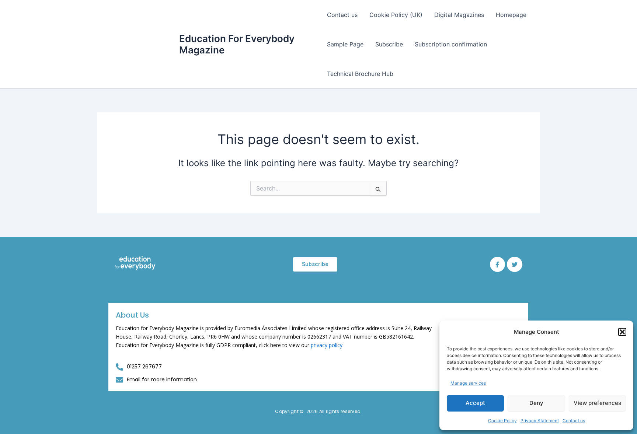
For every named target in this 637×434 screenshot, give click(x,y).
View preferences (597, 402)
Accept (475, 402)
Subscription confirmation (451, 44)
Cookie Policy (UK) (395, 14)
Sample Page (345, 44)
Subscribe (389, 44)
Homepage (511, 14)
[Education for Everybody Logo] (135, 263)
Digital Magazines (459, 14)
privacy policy (326, 345)
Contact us (574, 420)
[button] (622, 332)
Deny (536, 402)
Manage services (468, 383)
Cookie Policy (502, 420)
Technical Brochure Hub (360, 73)
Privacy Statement (540, 420)
